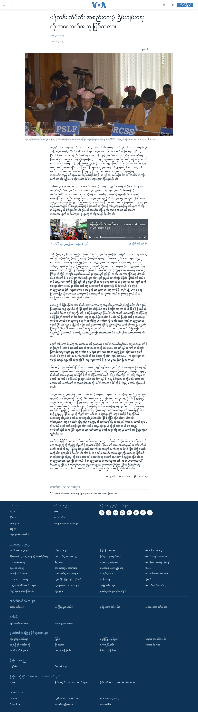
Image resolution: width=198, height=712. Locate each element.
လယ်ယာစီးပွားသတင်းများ (66, 574)
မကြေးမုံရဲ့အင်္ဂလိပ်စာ (64, 607)
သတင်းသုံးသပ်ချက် (18, 562)
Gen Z (148, 568)
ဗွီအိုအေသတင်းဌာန (101, 228)
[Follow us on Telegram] (129, 512)
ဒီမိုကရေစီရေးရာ (17, 568)
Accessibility (105, 704)
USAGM (13, 698)
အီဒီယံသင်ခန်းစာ (17, 607)
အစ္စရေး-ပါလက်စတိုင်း (20, 534)
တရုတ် (13, 529)
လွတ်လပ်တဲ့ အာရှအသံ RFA (67, 698)
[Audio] (164, 5)
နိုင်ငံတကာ (14, 517)
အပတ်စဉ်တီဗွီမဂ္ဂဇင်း (19, 650)
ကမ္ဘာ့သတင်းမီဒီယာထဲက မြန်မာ (23, 585)
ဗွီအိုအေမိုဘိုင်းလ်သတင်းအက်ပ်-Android (117, 682)
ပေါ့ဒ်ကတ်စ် (59, 517)
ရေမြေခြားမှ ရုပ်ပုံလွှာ (109, 639)
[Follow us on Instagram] (122, 512)
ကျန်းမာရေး (105, 579)
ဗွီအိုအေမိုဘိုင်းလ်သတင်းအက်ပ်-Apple (71, 682)
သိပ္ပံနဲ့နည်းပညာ (61, 551)
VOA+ (12, 682)
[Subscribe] (150, 512)
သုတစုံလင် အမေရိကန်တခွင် (157, 562)
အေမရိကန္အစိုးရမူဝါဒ (64, 704)
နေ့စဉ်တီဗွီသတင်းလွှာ (19, 639)
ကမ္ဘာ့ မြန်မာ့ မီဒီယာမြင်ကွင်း (22, 591)
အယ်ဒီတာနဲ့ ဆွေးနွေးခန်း (20, 551)
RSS (56, 511)
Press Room (15, 704)
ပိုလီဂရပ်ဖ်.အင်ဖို (107, 645)
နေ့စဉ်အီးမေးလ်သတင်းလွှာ (66, 523)
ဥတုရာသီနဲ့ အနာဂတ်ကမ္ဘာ (66, 556)
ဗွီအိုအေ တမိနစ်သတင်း (155, 639)
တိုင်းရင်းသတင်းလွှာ (154, 551)
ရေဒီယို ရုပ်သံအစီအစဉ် (20, 645)
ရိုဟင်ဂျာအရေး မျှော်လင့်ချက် (113, 591)
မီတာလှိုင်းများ (61, 666)
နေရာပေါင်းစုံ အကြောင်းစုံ (156, 574)
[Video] (172, 5)
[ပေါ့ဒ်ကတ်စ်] (143, 512)
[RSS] (136, 512)
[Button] (143, 49)
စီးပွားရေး (59, 562)
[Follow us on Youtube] (115, 512)
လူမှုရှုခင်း (59, 591)
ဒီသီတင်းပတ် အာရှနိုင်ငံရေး (112, 568)
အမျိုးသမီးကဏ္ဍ (107, 585)
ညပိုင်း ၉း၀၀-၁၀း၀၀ (64, 623)
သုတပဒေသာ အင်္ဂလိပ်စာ (156, 607)
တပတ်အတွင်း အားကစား (66, 568)
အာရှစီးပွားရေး (106, 574)
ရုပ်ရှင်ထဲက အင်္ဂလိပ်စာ (110, 607)
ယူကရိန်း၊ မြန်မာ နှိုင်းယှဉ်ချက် (68, 579)
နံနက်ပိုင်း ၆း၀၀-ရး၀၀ (19, 623)
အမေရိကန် (14, 523)
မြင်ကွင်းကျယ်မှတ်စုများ (110, 556)
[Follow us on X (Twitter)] (108, 512)
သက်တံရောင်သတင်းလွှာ (156, 585)
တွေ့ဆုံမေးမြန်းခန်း (63, 650)
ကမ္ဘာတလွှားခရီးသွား (109, 562)
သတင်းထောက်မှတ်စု (19, 579)
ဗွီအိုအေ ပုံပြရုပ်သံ (108, 650)
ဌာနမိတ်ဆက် (15, 666)
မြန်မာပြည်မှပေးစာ (108, 551)
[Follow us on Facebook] (102, 512)
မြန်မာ (12, 511)
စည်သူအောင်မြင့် (57, 35)
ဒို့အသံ (148, 579)
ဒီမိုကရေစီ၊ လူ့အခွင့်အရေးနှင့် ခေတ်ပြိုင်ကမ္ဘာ (29, 556)
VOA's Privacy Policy (109, 698)
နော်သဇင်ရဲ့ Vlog (152, 645)
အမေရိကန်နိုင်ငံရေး (18, 574)
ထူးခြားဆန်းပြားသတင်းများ (67, 585)
